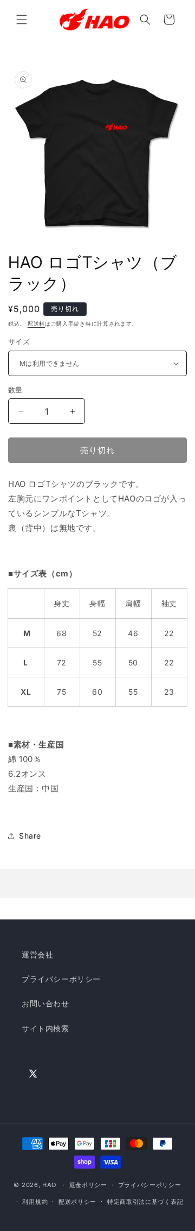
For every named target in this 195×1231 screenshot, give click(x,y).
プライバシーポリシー (61, 978)
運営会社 (37, 954)
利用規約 (35, 1201)
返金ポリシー (88, 1185)
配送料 (36, 323)
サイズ (19, 341)
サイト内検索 (45, 1028)
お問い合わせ (45, 1003)
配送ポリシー (77, 1201)
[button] (22, 19)
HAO (49, 1185)
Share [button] (30, 835)
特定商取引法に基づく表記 (145, 1201)
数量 (15, 389)
